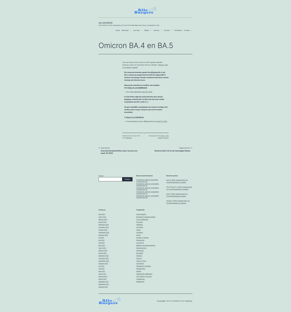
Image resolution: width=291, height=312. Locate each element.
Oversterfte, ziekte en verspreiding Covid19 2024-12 (147, 188)
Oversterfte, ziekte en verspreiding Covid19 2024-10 (147, 192)
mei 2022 (102, 268)
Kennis (138, 235)
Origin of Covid (141, 261)
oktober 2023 (103, 230)
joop (167, 180)
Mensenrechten (141, 248)
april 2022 (102, 271)
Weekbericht (140, 281)
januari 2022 (102, 279)
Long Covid (140, 243)
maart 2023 (102, 248)
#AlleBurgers (105, 23)
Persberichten (140, 268)
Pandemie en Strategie (143, 266)
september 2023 (104, 232)
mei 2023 (102, 243)
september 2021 (104, 284)
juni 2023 (101, 240)
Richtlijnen (178, 30)
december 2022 (104, 256)
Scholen (167, 30)
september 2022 (104, 261)
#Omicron (154, 72)
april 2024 (102, 214)
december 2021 (103, 281)
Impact (138, 230)
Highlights (139, 224)
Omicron (163, 136)
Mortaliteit (139, 253)
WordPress (188, 301)
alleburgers (129, 138)
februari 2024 (103, 219)
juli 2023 (101, 237)
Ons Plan (136, 30)
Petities (138, 271)
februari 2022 (103, 276)
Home (118, 30)
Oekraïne (139, 256)
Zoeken (101, 176)
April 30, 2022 (162, 121)
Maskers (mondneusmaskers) (145, 245)
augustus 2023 (103, 235)
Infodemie (139, 232)
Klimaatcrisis (140, 240)
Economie (139, 222)
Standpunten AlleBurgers (144, 274)
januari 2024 (103, 222)
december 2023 (104, 224)
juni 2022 (101, 266)
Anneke (168, 201)
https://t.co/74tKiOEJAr (135, 117)
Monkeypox (140, 250)
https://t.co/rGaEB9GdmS (137, 88)
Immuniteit (139, 227)
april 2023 (102, 245)
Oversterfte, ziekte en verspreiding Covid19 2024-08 (147, 196)
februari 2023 (103, 250)
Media (146, 30)
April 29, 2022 (147, 92)
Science (156, 30)
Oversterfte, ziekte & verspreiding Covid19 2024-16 (147, 180)
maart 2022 (102, 274)
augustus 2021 (103, 287)
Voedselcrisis (140, 279)
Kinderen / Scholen (142, 237)
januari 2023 (102, 253)
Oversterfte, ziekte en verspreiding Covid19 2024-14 (147, 184)
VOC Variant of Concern (144, 276)
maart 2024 (102, 217)
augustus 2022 (103, 263)
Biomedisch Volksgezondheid (145, 217)
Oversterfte (140, 263)
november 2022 (104, 258)
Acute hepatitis (141, 214)
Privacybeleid (161, 301)
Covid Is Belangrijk (142, 219)
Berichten (125, 30)
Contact (187, 30)
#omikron (127, 99)
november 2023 (104, 227)
